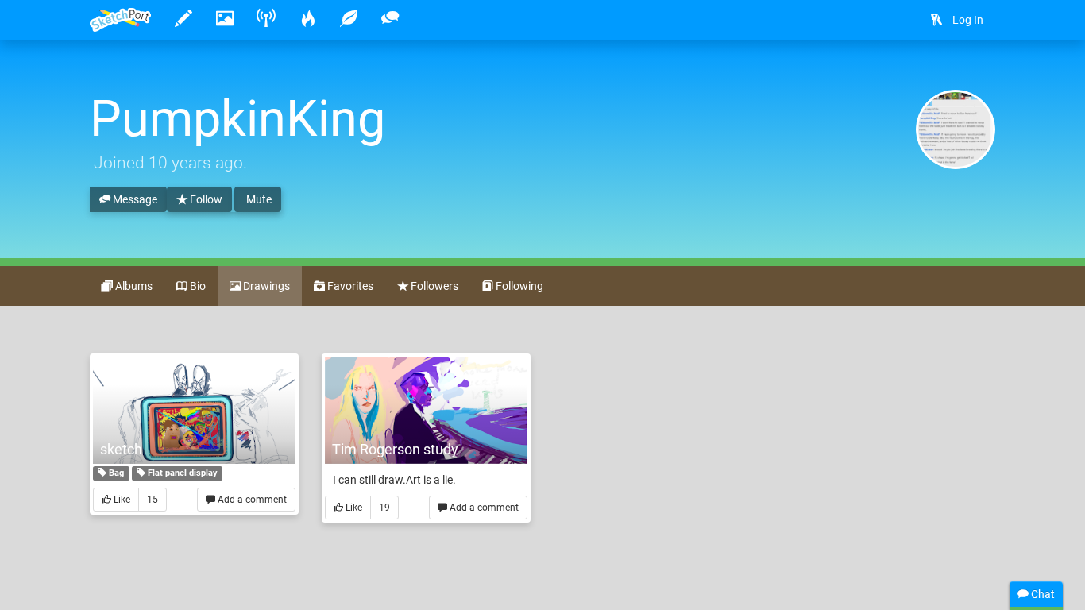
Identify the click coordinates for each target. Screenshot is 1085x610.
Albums (133, 286)
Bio (196, 286)
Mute (258, 199)
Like (120, 499)
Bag (115, 473)
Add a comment (251, 499)
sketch (121, 449)
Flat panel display (181, 473)
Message (133, 199)
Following (518, 286)
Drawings (265, 286)
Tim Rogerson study (395, 449)
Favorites (349, 286)
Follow (204, 199)
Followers (433, 286)
